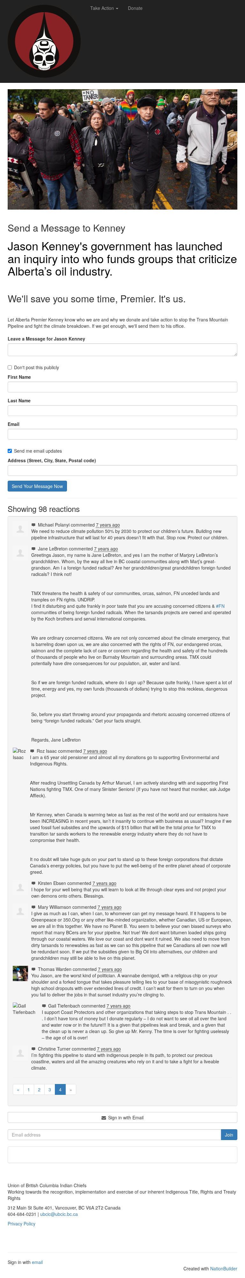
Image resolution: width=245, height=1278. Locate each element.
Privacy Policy (21, 1223)
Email (13, 424)
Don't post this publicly (36, 367)
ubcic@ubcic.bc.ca (59, 1214)
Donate (135, 8)
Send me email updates (38, 451)
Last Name (19, 400)
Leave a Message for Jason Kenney (46, 338)
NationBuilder (223, 1268)
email (37, 1262)
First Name (19, 377)
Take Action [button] (102, 8)
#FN (220, 606)
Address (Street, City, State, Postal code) (52, 460)
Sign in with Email (125, 1117)
